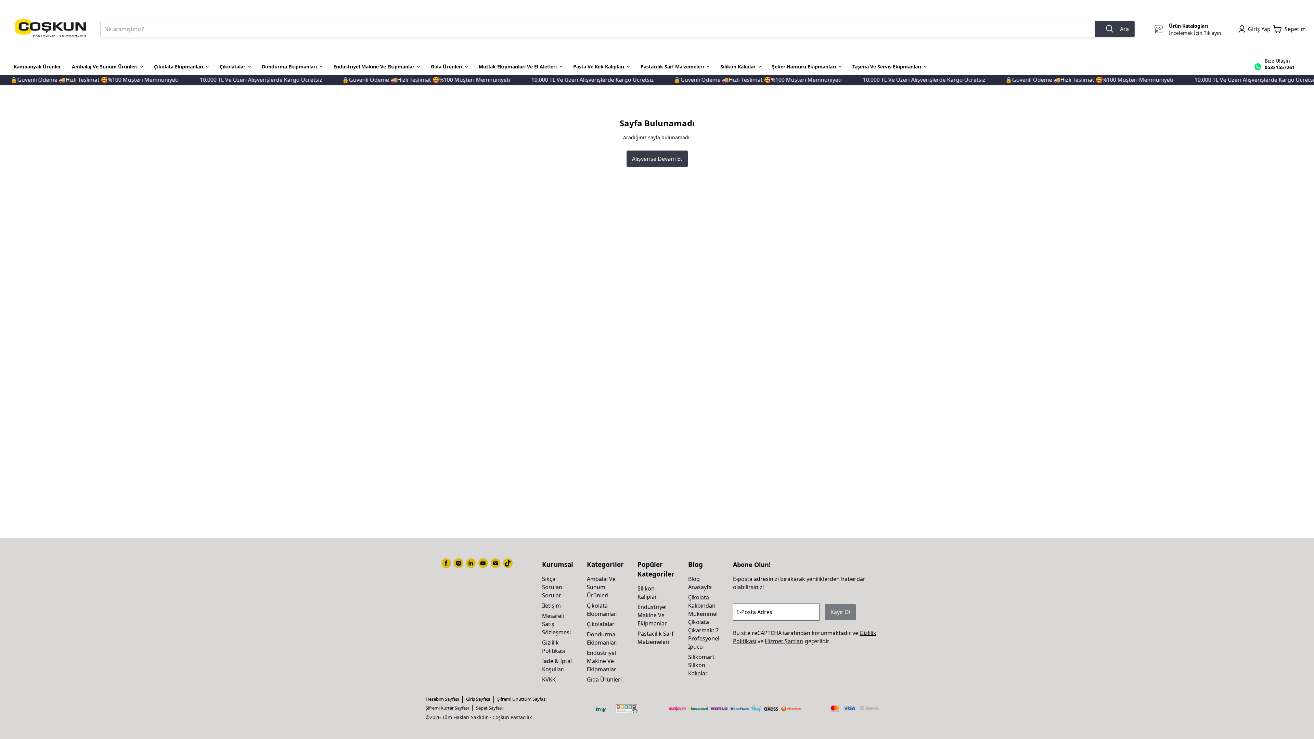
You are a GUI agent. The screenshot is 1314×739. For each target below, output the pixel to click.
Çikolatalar (601, 624)
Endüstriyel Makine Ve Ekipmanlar (601, 661)
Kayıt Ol (840, 612)
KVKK (549, 679)
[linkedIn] (471, 563)
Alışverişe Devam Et (657, 159)
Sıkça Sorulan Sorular (552, 587)
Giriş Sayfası (478, 699)
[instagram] (458, 563)
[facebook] (446, 563)
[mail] (495, 563)
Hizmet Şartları (784, 641)
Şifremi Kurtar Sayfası (447, 708)
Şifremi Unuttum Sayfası (521, 699)
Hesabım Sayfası (442, 699)
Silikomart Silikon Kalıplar (701, 665)
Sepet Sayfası (489, 708)
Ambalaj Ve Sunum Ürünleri (601, 587)
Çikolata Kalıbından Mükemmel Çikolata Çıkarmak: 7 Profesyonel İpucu (703, 622)
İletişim (551, 605)
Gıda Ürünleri (604, 679)
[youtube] (483, 563)
